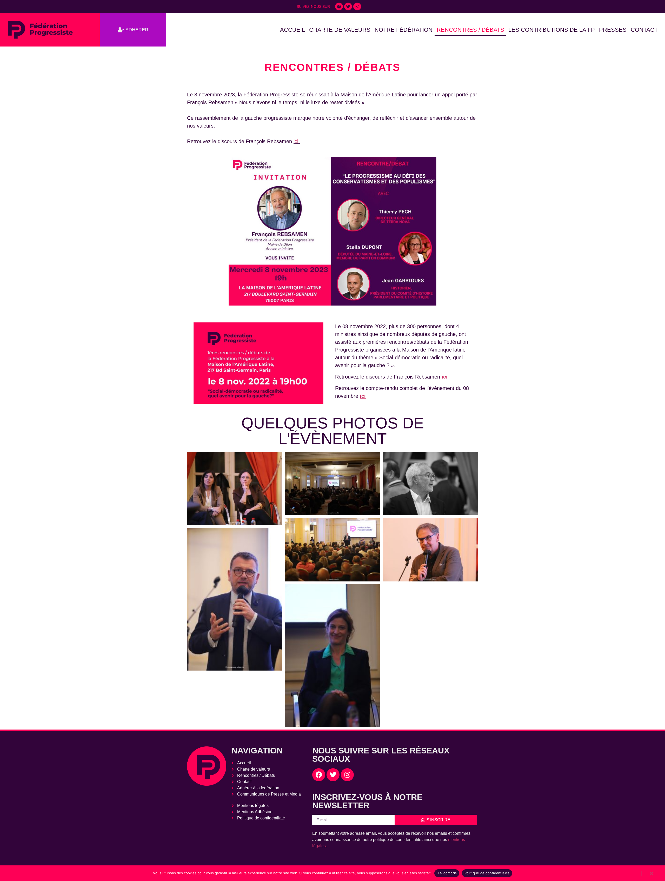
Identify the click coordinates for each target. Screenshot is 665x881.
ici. (297, 141)
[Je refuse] (651, 873)
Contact (644, 30)
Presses (613, 30)
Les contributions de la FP (551, 30)
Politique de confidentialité (487, 873)
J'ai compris (447, 873)
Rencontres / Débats (470, 30)
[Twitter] (348, 6)
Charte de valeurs (339, 30)
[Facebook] (339, 6)
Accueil (292, 30)
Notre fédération (404, 30)
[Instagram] (357, 6)
